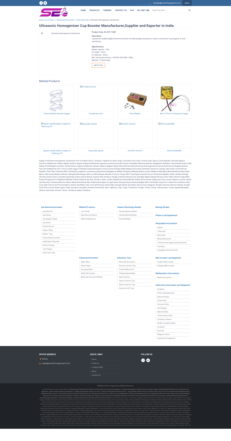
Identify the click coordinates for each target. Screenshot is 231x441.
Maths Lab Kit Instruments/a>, (84, 395)
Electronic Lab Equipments (118, 393)
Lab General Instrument (66, 20)
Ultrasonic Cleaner (164, 319)
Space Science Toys (127, 281)
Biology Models (162, 207)
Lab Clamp (47, 215)
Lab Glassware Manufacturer (121, 395)
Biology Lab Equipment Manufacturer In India (137, 389)
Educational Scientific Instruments (82, 389)
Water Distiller (162, 312)
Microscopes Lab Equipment (168, 258)
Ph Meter (160, 289)
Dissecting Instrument (51, 238)
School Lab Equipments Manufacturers (157, 393)
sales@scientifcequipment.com (56, 363)
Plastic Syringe (48, 245)
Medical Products (87, 207)
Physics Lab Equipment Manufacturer (165, 389)
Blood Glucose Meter (89, 215)
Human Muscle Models (128, 215)
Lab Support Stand (50, 219)
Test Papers (47, 249)
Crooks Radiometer (126, 269)
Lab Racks (47, 223)
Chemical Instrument (88, 258)
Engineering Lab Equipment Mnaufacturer (95, 393)
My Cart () (143, 10)
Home (83, 10)
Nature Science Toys (127, 285)
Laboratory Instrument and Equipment (173, 285)
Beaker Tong (47, 234)
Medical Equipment (88, 219)
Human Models (125, 219)
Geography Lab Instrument (167, 250)
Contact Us (121, 10)
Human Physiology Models (129, 207)
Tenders (107, 10)
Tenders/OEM (97, 367)
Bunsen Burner (48, 226)
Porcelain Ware (87, 269)
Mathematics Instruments (167, 273)
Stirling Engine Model (127, 273)
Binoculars (161, 235)
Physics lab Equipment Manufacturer (114, 391)
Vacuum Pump (163, 304)
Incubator (161, 327)
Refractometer (163, 297)
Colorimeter (162, 300)
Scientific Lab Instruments (157, 395)
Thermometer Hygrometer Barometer (172, 243)
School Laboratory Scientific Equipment (108, 389)
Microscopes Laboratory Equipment (62, 391)
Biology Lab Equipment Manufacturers (88, 391)
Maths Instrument (164, 277)
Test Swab (85, 211)
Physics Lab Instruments (103, 395)
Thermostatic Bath (164, 315)
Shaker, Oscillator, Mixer (166, 323)
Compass (161, 246)
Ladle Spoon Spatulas (51, 241)
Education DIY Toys (126, 288)
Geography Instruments (166, 223)
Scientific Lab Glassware (139, 395)
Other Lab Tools (83, 20)
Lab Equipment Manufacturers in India (141, 391)
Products (94, 10)
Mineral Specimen (164, 239)
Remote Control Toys (127, 266)
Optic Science (124, 277)
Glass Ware (85, 262)
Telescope (161, 231)
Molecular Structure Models (92, 277)
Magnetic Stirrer (163, 334)
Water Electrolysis (88, 273)
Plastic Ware (86, 266)
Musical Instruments (127, 262)
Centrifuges (162, 308)
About (187, 3)
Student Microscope (165, 262)
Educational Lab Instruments (101, 398)
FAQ (132, 10)
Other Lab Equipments (166, 293)
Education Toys (124, 258)
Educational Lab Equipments (64, 395)
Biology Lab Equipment (136, 393)
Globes (160, 227)
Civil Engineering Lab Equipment (69, 393)
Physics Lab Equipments (166, 215)
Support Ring (48, 230)
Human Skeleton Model (128, 211)
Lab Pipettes (48, 211)
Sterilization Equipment (166, 338)
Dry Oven (160, 331)
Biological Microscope (165, 266)
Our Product (50, 20)
